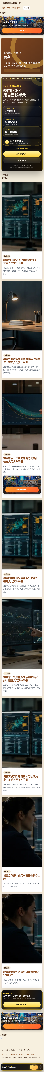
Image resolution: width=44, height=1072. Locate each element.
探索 (3, 8)
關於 (19, 8)
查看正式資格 (22, 1004)
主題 (8, 8)
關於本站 (22, 1054)
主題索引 (5, 1054)
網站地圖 (30, 1054)
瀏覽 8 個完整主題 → (11, 70)
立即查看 (34, 1067)
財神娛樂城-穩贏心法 (11, 3)
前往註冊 (22, 160)
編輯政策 (13, 1054)
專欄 (14, 8)
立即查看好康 (22, 154)
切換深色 (26, 8)
